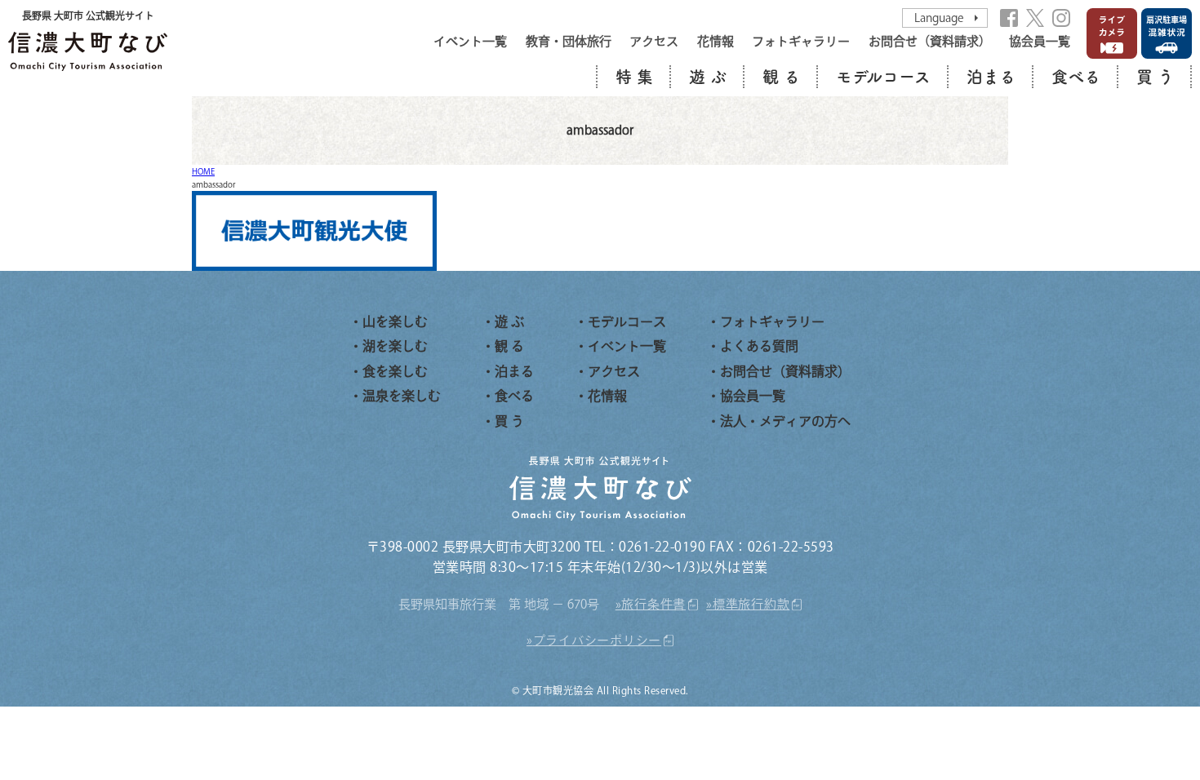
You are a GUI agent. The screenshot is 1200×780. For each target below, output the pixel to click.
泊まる (991, 77)
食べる (1075, 77)
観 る (781, 77)
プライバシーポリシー (597, 640)
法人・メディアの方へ (785, 421)
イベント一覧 (470, 41)
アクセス (653, 41)
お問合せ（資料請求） (930, 41)
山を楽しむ (395, 321)
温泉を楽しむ (401, 395)
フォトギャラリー (801, 41)
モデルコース (883, 77)
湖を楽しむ (395, 345)
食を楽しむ (395, 371)
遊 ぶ (708, 77)
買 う (1155, 77)
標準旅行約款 (751, 604)
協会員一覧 (1039, 41)
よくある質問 (759, 345)
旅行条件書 (653, 604)
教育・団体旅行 (568, 41)
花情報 (715, 41)
